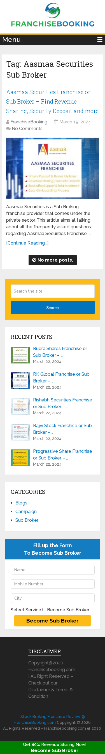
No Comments (27, 128)
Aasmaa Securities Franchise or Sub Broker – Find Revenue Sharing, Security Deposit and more (52, 101)
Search (52, 307)
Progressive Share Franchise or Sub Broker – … (62, 455)
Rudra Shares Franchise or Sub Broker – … (60, 352)
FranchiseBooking (28, 122)
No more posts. (55, 260)
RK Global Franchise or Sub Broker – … (61, 378)
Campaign (26, 511)
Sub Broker (26, 520)
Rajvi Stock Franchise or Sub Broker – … (62, 429)
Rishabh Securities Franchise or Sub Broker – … (62, 403)
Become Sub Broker (54, 750)
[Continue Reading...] (27, 243)
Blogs (21, 503)
